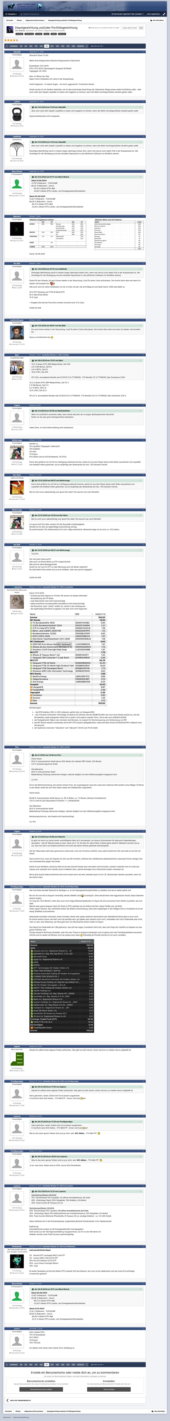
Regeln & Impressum (31, 14)
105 (57, 46)
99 (26, 46)
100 (30, 46)
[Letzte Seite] (86, 46)
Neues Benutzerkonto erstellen (41, 1389)
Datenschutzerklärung (21, 1417)
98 (21, 46)
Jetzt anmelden (108, 1389)
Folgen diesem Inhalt (129, 28)
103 (46, 46)
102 (41, 46)
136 (141, 28)
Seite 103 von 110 (97, 46)
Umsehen (12, 14)
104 (52, 46)
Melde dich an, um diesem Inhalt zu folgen (104, 28)
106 (62, 46)
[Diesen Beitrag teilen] (143, 52)
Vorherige (13, 46)
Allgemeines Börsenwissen (54, 30)
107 (68, 46)
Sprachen (6, 1417)
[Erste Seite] (6, 46)
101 (36, 46)
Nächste (81, 46)
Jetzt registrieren (153, 14)
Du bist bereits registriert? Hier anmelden (127, 14)
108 (73, 46)
